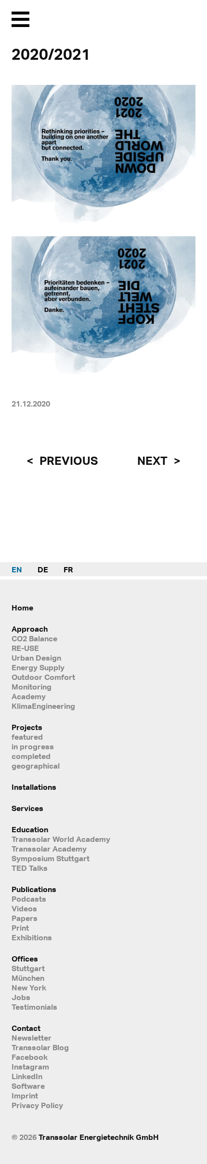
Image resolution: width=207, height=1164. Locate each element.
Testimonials (34, 1007)
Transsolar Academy (49, 848)
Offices (25, 958)
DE (43, 569)
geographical (36, 766)
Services (27, 808)
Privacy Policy (37, 1105)
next (153, 460)
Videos (24, 908)
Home (22, 607)
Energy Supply (38, 667)
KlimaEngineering (43, 706)
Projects (27, 727)
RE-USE (25, 648)
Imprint (25, 1095)
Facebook (30, 1057)
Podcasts (29, 899)
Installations (34, 787)
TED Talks (30, 868)
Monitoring (32, 686)
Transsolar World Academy (61, 839)
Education (30, 829)
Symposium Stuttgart (51, 858)
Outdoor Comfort (43, 677)
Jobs (21, 997)
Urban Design (36, 658)
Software (28, 1086)
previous (67, 460)
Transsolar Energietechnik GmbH (99, 1137)
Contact (26, 1028)
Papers (25, 918)
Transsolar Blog (40, 1047)
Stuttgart (28, 968)
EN (17, 569)
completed (31, 756)
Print (20, 928)
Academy (29, 696)
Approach (30, 629)
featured (27, 737)
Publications (34, 889)
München (28, 978)
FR (68, 569)
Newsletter (32, 1037)
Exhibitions (32, 937)
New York (29, 987)
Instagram (30, 1066)
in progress (33, 746)
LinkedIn (27, 1076)
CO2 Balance (34, 638)
